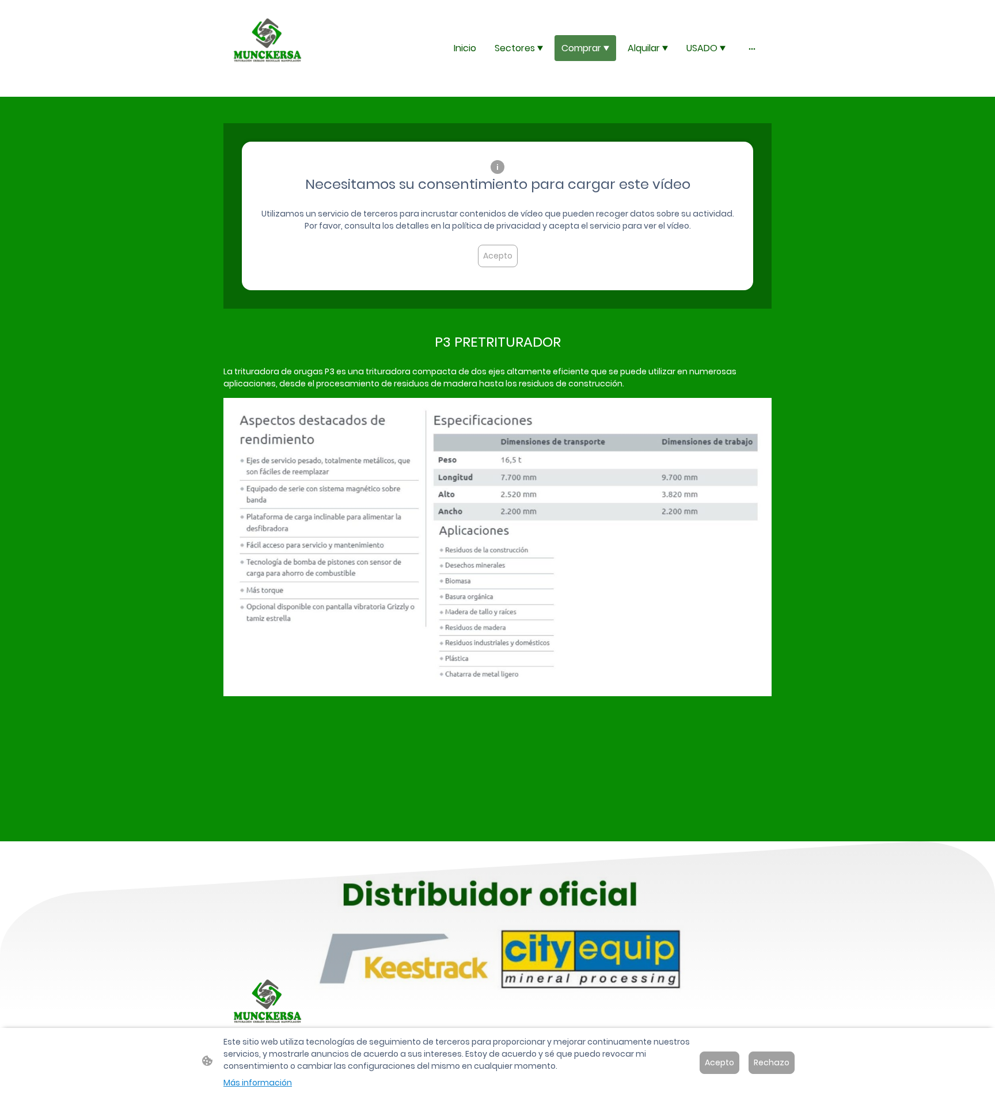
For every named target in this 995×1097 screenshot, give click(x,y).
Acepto (497, 255)
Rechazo (771, 1062)
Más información (257, 1082)
